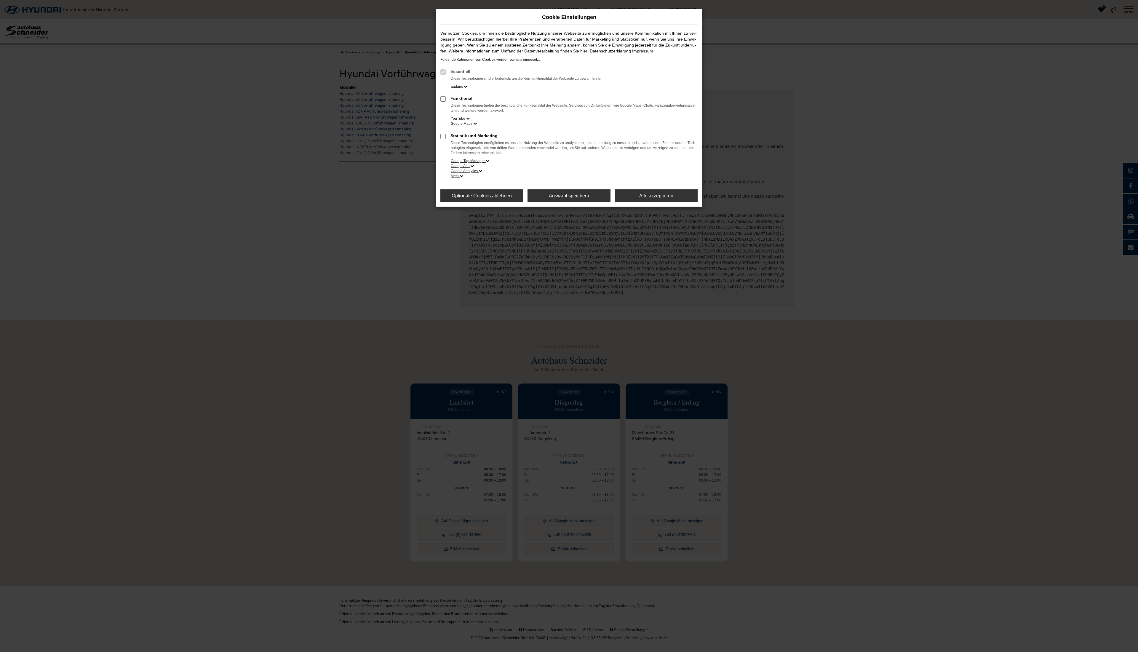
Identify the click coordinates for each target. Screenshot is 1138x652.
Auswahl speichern (569, 195)
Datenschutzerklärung (610, 51)
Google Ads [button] (460, 166)
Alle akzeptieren (656, 195)
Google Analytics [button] (465, 171)
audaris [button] (457, 86)
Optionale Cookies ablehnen (482, 195)
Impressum (642, 51)
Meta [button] (455, 176)
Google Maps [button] (462, 124)
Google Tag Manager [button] (468, 161)
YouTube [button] (458, 118)
